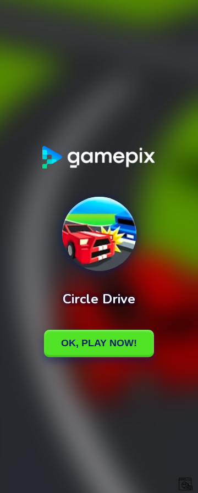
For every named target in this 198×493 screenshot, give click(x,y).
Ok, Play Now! (99, 342)
